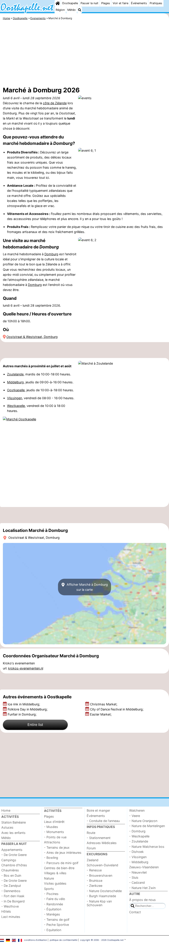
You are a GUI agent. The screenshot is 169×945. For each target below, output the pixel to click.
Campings (8, 860)
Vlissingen (14, 398)
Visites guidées (55, 883)
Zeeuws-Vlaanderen (144, 867)
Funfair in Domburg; (22, 714)
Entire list (35, 724)
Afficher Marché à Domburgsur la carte (87, 587)
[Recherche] (79, 10)
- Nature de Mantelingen (147, 826)
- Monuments (54, 832)
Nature (49, 878)
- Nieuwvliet (138, 872)
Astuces (7, 827)
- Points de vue (55, 837)
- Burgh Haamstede (101, 896)
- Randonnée (53, 904)
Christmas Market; (104, 704)
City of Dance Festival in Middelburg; (117, 709)
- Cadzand (137, 882)
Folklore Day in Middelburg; (28, 709)
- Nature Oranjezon (143, 821)
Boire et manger (98, 810)
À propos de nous (142, 900)
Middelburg (15, 382)
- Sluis (133, 877)
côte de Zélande (55, 103)
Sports (49, 889)
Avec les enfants (13, 833)
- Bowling (51, 857)
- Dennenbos (10, 891)
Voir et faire (120, 3)
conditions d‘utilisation (35, 940)
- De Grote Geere (14, 855)
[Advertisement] (84, 54)
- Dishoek (136, 852)
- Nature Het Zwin (142, 888)
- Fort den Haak (12, 896)
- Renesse (94, 870)
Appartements (11, 850)
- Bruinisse (94, 880)
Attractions (52, 842)
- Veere (134, 816)
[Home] (58, 3)
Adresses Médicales (102, 843)
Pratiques (156, 3)
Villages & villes (55, 873)
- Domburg (137, 831)
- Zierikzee (94, 885)
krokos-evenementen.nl (25, 668)
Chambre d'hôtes (14, 865)
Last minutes (10, 917)
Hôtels (6, 911)
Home (5, 810)
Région (60, 9)
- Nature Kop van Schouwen (99, 903)
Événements (139, 3)
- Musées (51, 827)
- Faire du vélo (54, 899)
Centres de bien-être (59, 868)
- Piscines (51, 894)
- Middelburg (138, 862)
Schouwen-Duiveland (102, 865)
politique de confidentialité (63, 940)
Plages (105, 3)
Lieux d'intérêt (54, 822)
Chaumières (10, 870)
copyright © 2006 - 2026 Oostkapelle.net (102, 940)
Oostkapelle (70, 3)
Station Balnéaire (13, 822)
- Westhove (10, 906)
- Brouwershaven (99, 875)
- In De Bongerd (13, 901)
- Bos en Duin (11, 875)
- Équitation (52, 909)
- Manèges (52, 914)
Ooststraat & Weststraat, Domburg (32, 337)
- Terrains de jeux (57, 847)
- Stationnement (98, 838)
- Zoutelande (138, 841)
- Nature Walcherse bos (146, 846)
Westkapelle (16, 406)
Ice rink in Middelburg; (24, 704)
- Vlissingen (138, 857)
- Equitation (52, 930)
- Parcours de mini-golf (61, 863)
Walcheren (137, 810)
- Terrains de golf (56, 919)
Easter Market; (101, 714)
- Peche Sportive (56, 924)
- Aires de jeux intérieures (62, 852)
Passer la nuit (89, 3)
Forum (91, 848)
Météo (71, 9)
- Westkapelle (139, 836)
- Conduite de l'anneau (103, 821)
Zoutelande (15, 374)
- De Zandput (11, 885)
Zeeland (92, 860)
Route (91, 833)
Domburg (51, 254)
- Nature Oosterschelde (104, 891)
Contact (135, 912)
